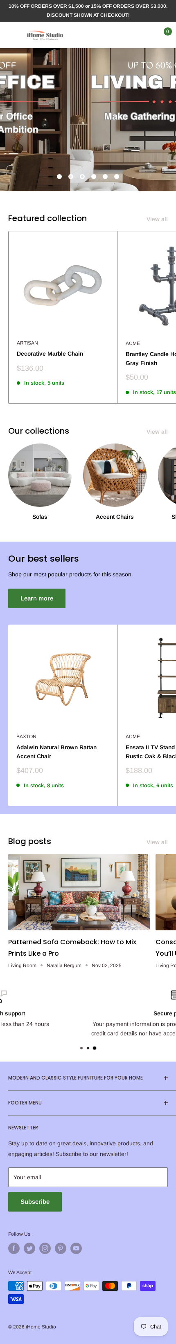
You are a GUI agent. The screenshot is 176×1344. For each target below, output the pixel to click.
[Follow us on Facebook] (14, 1248)
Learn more (36, 598)
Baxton (26, 736)
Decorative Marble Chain (50, 353)
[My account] (144, 35)
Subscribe (35, 1201)
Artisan (27, 343)
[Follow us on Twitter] (29, 1248)
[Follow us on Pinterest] (60, 1248)
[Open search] (128, 35)
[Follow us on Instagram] (45, 1248)
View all (157, 219)
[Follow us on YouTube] (76, 1248)
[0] (161, 35)
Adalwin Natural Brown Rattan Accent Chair (56, 751)
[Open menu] (12, 35)
